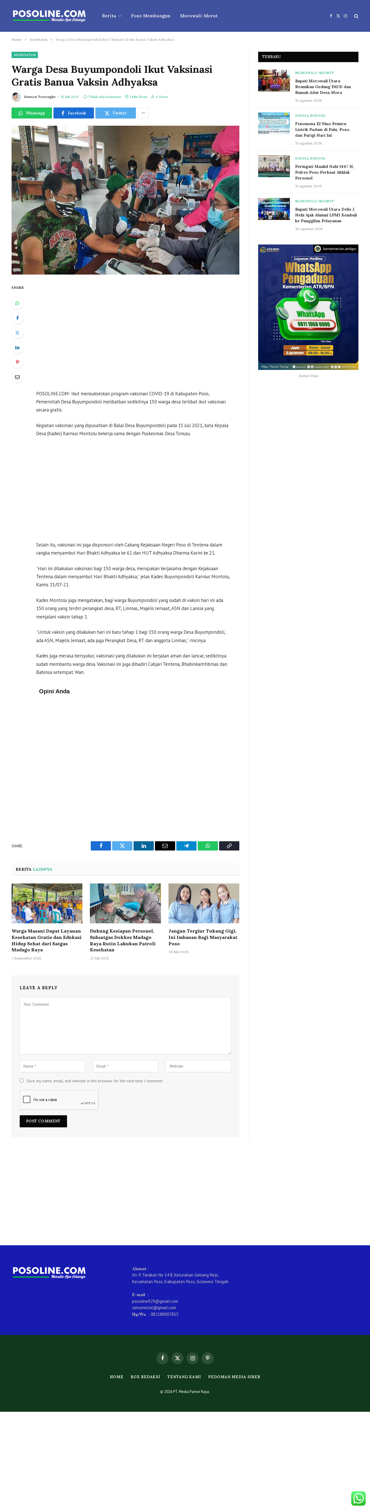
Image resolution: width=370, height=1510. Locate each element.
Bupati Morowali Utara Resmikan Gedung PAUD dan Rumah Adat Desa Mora (323, 86)
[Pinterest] (17, 362)
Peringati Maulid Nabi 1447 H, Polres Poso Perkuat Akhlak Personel (324, 172)
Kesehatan (25, 55)
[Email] (17, 377)
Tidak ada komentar (104, 97)
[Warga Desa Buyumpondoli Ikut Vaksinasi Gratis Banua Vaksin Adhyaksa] (125, 200)
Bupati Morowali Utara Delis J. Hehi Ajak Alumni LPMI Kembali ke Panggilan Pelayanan (326, 215)
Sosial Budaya (310, 115)
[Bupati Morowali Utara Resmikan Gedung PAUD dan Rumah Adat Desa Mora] (274, 81)
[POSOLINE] (49, 16)
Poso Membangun (150, 15)
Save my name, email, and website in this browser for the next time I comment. (94, 1080)
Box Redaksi (145, 1376)
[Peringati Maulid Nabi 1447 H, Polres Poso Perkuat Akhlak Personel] (274, 166)
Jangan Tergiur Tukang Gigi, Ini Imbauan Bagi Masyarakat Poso (203, 937)
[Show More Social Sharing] (143, 113)
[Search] (355, 16)
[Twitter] (17, 332)
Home (117, 1376)
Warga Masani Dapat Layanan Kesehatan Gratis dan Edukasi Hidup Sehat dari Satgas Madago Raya (47, 940)
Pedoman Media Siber (234, 1376)
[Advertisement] (141, 332)
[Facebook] (17, 318)
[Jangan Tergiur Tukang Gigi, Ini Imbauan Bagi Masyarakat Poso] (204, 903)
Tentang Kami (184, 1376)
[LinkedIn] (17, 347)
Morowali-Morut (199, 15)
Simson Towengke (40, 97)
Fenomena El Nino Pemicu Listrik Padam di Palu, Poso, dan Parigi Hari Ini (322, 129)
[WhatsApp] (17, 303)
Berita (109, 15)
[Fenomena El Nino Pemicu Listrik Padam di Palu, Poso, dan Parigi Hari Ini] (274, 123)
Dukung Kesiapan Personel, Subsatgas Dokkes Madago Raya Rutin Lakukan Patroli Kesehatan (123, 940)
